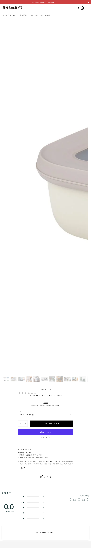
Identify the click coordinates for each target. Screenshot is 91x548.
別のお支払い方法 (45, 437)
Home (5, 15)
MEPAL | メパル (46, 389)
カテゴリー (13, 15)
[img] (25, 393)
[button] (33, 497)
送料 (41, 405)
